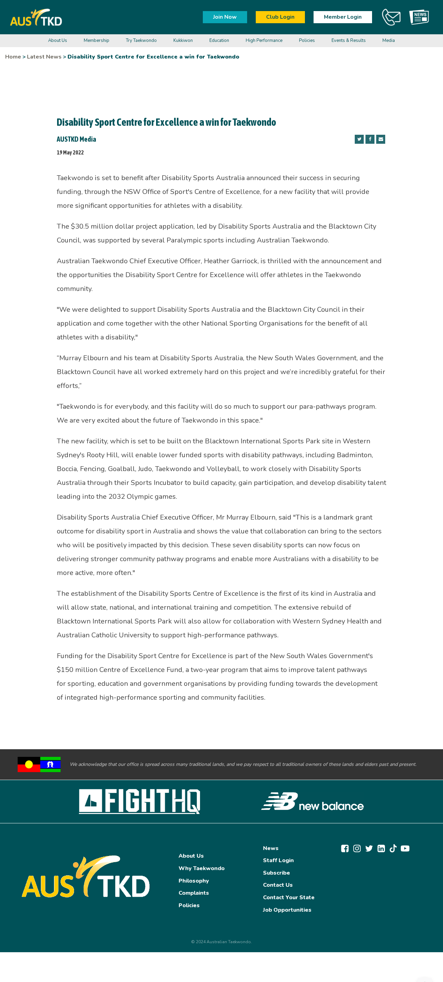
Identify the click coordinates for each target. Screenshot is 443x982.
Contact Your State (289, 897)
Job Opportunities (287, 910)
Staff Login (278, 860)
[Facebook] (369, 139)
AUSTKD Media (76, 139)
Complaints (194, 893)
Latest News (44, 57)
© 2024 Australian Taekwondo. (221, 942)
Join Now (225, 17)
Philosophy (194, 881)
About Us (191, 856)
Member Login (343, 17)
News (271, 848)
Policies (189, 905)
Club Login (280, 17)
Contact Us (278, 885)
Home (13, 57)
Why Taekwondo (202, 868)
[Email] (380, 139)
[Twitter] (359, 139)
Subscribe (276, 873)
